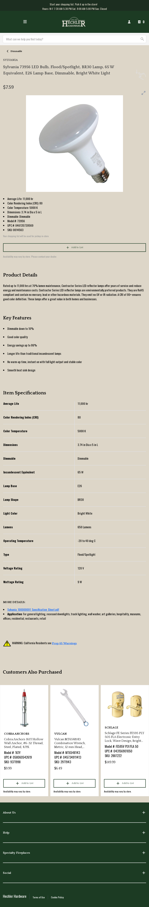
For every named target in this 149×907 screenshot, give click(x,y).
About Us (9, 812)
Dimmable (16, 51)
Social (7, 873)
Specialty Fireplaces (16, 852)
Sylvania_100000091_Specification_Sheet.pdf (33, 609)
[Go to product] (24, 707)
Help (6, 832)
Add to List (77, 247)
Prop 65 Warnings (64, 643)
